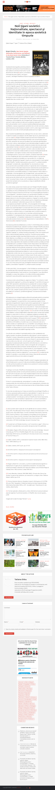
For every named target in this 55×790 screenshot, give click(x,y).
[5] (43, 154)
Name (6, 622)
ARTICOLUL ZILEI (43, 540)
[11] (40, 318)
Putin (27, 706)
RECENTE (32, 23)
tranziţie (29, 716)
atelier (21, 684)
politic (20, 703)
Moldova (34, 697)
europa (21, 693)
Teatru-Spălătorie (29, 714)
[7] (47, 219)
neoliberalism (28, 699)
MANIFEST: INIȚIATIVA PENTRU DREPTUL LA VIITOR (28, 754)
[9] (12, 293)
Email (22, 622)
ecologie (30, 688)
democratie (22, 688)
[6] (25, 219)
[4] (19, 147)
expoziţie (27, 693)
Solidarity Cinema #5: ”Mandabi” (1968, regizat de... (44, 553)
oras (35, 699)
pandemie (28, 701)
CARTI (21, 23)
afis (27, 682)
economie (22, 690)
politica (26, 703)
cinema (28, 686)
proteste (21, 706)
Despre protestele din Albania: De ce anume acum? (27, 778)
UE (26, 719)
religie (20, 708)
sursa (29, 499)
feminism (21, 697)
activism (21, 682)
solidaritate (32, 712)
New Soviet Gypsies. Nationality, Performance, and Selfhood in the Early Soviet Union (18, 53)
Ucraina (21, 719)
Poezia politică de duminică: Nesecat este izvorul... (44, 544)
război (25, 712)
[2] (47, 82)
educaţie (29, 690)
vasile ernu (22, 721)
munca (21, 699)
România (34, 710)
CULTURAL (18, 540)
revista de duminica (24, 710)
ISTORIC (26, 23)
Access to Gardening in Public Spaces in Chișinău (44, 564)
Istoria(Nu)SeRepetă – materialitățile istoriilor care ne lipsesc (27, 739)
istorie (28, 697)
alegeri (31, 682)
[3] (15, 137)
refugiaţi (33, 706)
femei (27, 695)
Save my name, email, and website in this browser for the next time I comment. (28, 629)
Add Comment (26, 39)
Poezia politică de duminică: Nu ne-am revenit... (20, 564)
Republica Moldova (29, 708)
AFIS (17, 550)
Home (5, 16)
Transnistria (22, 716)
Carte (33, 684)
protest (32, 703)
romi (8, 507)
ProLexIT (19, 787)
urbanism (31, 719)
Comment (7, 607)
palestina (21, 701)
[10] (31, 310)
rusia (20, 712)
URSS (12, 507)
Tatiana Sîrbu (36, 39)
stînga (21, 714)
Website (37, 622)
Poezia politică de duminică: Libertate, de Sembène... (20, 543)
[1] (18, 72)
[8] (14, 221)
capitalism (27, 684)
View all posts (8, 597)
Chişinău (21, 686)
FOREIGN (42, 561)
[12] (38, 352)
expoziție (21, 695)
